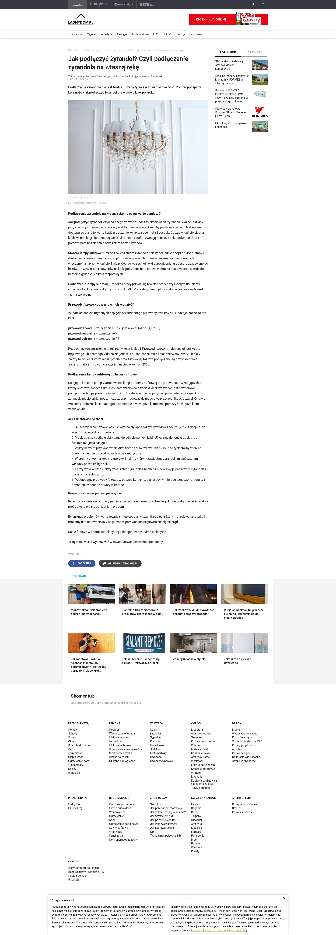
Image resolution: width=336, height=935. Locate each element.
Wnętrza (106, 34)
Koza (112, 820)
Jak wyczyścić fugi (161, 816)
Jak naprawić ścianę (162, 827)
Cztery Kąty (75, 808)
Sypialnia (155, 737)
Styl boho (156, 757)
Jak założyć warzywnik (164, 824)
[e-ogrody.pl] (124, 4)
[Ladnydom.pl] (77, 4)
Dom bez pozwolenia (122, 804)
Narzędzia (115, 741)
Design (122, 34)
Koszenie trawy (200, 753)
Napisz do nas (77, 875)
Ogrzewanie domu (79, 761)
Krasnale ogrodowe (203, 769)
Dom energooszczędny (123, 839)
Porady (72, 729)
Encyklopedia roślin (203, 765)
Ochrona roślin (199, 745)
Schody (72, 733)
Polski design (240, 753)
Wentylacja (115, 831)
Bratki (194, 839)
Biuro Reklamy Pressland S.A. (86, 872)
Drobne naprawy (91, 50)
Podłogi (114, 729)
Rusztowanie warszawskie (125, 749)
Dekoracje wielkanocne (246, 757)
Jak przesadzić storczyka (166, 808)
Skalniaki (196, 737)
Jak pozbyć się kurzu (163, 820)
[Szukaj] (253, 4)
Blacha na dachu (119, 757)
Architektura (140, 34)
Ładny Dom (75, 804)
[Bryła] (147, 4)
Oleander (196, 820)
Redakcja (73, 879)
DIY (155, 34)
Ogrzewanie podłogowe (123, 824)
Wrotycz (196, 772)
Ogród (91, 34)
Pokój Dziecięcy (242, 737)
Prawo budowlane (120, 808)
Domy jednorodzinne (244, 804)
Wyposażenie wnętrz (245, 733)
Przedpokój (157, 745)
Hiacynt (195, 804)
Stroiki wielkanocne (244, 761)
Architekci (238, 749)
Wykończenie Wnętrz (122, 733)
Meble (236, 729)
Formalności (75, 753)
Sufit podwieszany (120, 753)
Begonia (196, 808)
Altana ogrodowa (201, 733)
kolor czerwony (168, 354)
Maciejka (196, 827)
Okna (71, 741)
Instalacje (74, 772)
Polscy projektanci (243, 745)
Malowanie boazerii (121, 745)
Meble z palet (199, 749)
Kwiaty (195, 851)
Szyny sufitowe (118, 827)
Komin (72, 737)
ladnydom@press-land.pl (83, 868)
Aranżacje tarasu (201, 757)
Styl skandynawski (161, 761)
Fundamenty (75, 765)
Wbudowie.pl (117, 812)
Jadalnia (155, 749)
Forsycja (196, 831)
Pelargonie (197, 835)
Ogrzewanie (116, 816)
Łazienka (155, 733)
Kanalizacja (116, 835)
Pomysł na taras (242, 812)
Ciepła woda (75, 757)
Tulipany (196, 816)
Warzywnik (197, 761)
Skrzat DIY (156, 804)
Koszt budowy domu (80, 745)
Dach (71, 749)
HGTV (166, 34)
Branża (236, 808)
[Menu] (263, 4)
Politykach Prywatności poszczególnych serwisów (218, 930)
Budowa (76, 34)
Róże (194, 812)
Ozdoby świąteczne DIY (247, 741)
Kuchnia (155, 741)
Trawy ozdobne (200, 787)
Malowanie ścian (119, 737)
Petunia (195, 843)
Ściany (72, 769)
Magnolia (196, 776)
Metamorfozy (158, 753)
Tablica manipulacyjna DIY (165, 835)
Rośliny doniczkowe (203, 741)
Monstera (197, 729)
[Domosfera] (99, 4)
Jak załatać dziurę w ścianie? (168, 812)
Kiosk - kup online (211, 19)
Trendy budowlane (188, 34)
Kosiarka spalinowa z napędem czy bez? (204, 782)
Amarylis (196, 824)
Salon (153, 729)
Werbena (196, 847)
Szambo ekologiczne (122, 761)
